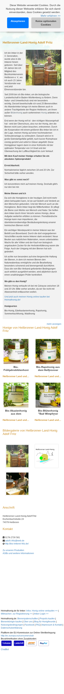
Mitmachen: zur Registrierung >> (16, 614)
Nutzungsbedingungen (12, 625)
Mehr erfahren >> (50, 15)
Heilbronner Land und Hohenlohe (21, 376)
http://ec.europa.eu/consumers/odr (17, 635)
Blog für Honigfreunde (44, 621)
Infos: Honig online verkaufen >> (42, 610)
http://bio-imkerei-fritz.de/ (17, 543)
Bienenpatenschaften (27, 618)
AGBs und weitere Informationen (18, 553)
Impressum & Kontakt (52, 625)
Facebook (29, 625)
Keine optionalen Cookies (46, 23)
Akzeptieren (18, 21)
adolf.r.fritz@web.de (14, 540)
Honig (44, 112)
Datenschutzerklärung (11, 628)
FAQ (38, 625)
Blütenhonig (16, 112)
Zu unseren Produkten (13, 550)
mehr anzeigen (54, 324)
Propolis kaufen (47, 618)
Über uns (28, 621)
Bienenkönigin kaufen (11, 621)
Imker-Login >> (41, 614)
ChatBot (5, 649)
